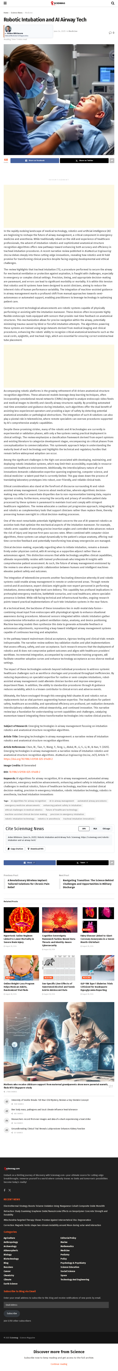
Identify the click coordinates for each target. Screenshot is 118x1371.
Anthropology (11, 1242)
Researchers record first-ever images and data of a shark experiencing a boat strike (51, 1119)
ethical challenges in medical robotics (24, 810)
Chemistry (9, 1275)
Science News (17, 13)
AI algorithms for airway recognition (28, 801)
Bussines (8, 1267)
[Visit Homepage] (59, 3)
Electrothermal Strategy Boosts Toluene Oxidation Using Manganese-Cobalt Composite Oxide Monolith (54, 1206)
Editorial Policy (68, 1238)
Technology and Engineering (75, 1279)
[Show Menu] (5, 3)
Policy (64, 1259)
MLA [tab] (95, 829)
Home (6, 13)
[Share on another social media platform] (111, 160)
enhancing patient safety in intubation (62, 805)
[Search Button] (112, 3)
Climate (7, 1279)
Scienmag (14, 1338)
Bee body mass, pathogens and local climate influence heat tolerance (44, 1109)
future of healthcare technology (61, 810)
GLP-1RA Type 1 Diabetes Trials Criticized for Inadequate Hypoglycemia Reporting (97, 986)
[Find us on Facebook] (4, 1190)
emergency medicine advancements (22, 805)
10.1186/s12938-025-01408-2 (24, 771)
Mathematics (67, 1246)
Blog (6, 1263)
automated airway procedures (92, 801)
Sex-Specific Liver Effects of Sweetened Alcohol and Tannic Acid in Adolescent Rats (58, 986)
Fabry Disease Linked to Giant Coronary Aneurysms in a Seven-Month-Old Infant (98, 939)
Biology (8, 1254)
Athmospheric (11, 1250)
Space (64, 1275)
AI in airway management (62, 801)
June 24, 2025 (60, 31)
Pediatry (65, 1254)
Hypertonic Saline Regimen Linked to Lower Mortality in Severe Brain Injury (19, 939)
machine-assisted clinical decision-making (26, 814)
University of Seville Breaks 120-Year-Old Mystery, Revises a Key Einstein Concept (49, 1100)
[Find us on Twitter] (9, 1190)
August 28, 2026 (10, 946)
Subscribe (12, 1313)
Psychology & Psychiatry (73, 1263)
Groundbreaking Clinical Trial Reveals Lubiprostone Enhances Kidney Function (48, 1128)
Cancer (7, 1271)
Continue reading (59, 1364)
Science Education (70, 1267)
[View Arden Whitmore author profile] (8, 29)
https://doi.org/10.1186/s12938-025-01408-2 (28, 759)
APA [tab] (84, 829)
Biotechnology (11, 1259)
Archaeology (10, 1246)
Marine (64, 1242)
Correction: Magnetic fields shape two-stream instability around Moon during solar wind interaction (52, 1225)
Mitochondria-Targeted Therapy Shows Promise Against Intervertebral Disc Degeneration (47, 1220)
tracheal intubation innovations (78, 819)
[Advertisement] (59, 171)
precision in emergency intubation (67, 814)
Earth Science (11, 1283)
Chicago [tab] (106, 829)
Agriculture (9, 1238)
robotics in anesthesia (49, 819)
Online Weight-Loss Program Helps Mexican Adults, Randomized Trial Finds (19, 986)
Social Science (68, 1271)
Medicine (29, 13)
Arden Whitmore (15, 33)
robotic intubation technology (19, 819)
